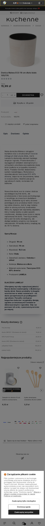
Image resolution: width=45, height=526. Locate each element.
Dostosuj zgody (23, 507)
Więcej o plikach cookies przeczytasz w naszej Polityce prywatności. (22, 494)
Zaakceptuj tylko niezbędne (24, 501)
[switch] (40, 3)
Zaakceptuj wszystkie (23, 512)
